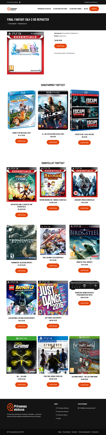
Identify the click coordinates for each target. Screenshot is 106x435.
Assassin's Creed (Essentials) (84, 200)
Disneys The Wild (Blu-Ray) (22, 133)
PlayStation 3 (22, 24)
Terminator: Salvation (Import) (21, 262)
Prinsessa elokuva (44, 9)
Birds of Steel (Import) (84, 262)
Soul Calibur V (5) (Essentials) (53, 257)
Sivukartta (95, 432)
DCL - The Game (21, 376)
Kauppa (94, 9)
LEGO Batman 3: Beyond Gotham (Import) (21, 318)
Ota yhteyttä (66, 432)
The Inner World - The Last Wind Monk (84, 377)
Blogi (86, 9)
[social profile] (20, 2)
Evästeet (74, 432)
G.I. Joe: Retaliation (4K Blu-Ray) (53, 134)
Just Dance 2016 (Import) (53, 318)
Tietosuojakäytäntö (84, 432)
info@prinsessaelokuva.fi (91, 2)
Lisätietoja (60, 46)
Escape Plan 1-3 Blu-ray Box (84, 134)
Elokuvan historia (60, 9)
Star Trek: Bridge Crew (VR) (53, 376)
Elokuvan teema (75, 9)
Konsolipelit (12, 24)
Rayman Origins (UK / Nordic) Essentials (53, 200)
